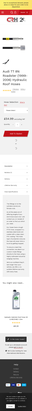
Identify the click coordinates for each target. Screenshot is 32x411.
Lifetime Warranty (10, 185)
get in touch (18, 347)
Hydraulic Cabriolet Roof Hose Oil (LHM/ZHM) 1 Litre (16, 318)
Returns (16, 374)
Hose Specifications (11, 192)
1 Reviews (15, 89)
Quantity (7, 124)
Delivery (7, 179)
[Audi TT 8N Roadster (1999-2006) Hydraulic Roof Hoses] (16, 43)
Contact (16, 369)
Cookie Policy (22, 406)
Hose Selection (14, 103)
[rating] (7, 90)
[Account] (15, 12)
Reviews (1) (8, 172)
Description (8, 166)
